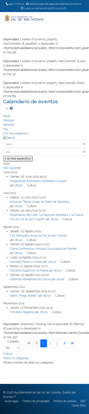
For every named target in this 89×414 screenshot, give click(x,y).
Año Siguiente (11, 168)
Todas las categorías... (17, 358)
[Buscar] (44, 138)
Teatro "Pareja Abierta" (23, 295)
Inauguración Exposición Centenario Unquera (38, 181)
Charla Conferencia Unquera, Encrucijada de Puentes (43, 248)
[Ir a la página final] (72, 343)
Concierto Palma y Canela (26, 261)
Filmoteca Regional (22, 312)
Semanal (8, 124)
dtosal (18, 185)
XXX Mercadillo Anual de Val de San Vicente (38, 235)
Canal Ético (79, 405)
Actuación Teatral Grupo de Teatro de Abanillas (39, 201)
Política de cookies (64, 401)
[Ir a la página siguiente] (64, 343)
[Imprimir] (11, 108)
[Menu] (83, 18)
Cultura (7, 353)
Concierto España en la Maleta (29, 270)
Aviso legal (11, 401)
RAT (83, 401)
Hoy (5, 129)
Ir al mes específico (15, 133)
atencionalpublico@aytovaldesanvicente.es (55, 3)
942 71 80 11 (16, 3)
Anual (7, 116)
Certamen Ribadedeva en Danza (30, 279)
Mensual (8, 120)
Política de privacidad (36, 401)
